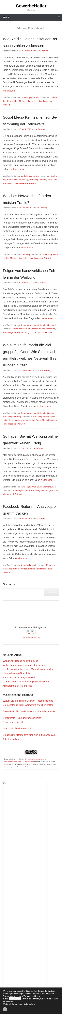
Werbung (25, 332)
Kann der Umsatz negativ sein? (19, 677)
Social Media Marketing (46, 420)
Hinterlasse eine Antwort (25, 183)
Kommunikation (20, 329)
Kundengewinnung (36, 329)
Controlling (25, 254)
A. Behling (43, 51)
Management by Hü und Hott (17, 686)
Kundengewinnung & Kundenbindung (38, 325)
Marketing (23, 179)
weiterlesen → (10, 90)
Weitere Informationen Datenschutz (19, 1004)
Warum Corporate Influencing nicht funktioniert (26, 681)
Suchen (52, 592)
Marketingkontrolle (27, 101)
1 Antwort (17, 494)
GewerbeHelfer (31, 5)
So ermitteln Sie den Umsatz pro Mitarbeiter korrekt (29, 711)
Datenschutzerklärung (32, 637)
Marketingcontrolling (30, 97)
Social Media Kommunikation (22, 420)
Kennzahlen (12, 101)
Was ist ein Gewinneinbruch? (18, 728)
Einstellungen (15, 999)
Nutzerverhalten (28, 569)
